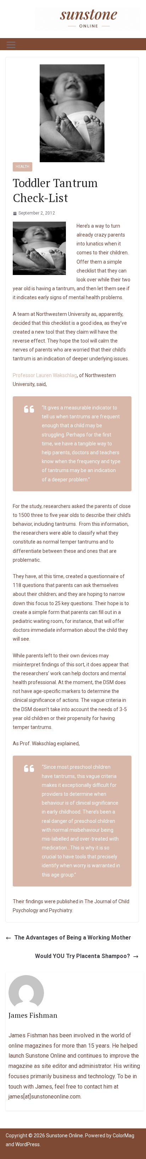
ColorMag (123, 1135)
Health (22, 167)
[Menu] (11, 44)
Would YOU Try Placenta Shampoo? (82, 956)
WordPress (27, 1144)
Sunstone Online (64, 1135)
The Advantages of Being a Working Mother (72, 937)
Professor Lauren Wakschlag (45, 375)
